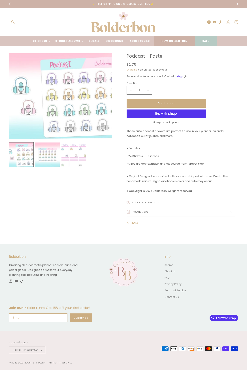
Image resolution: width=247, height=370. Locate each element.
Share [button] (134, 223)
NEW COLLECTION (174, 41)
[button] (13, 22)
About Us (170, 271)
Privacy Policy (173, 284)
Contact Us (172, 297)
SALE (205, 41)
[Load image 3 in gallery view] (73, 154)
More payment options (166, 122)
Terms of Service (175, 290)
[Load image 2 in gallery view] (47, 154)
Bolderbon (24, 362)
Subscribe (81, 318)
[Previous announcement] (10, 4)
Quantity (132, 83)
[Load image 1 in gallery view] (21, 154)
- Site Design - (40, 362)
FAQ (167, 278)
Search (169, 265)
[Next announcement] (237, 4)
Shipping (132, 69)
